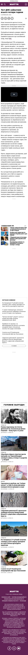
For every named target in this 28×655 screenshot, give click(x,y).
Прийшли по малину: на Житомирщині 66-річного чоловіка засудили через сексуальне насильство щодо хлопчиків (13, 326)
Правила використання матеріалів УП (14, 599)
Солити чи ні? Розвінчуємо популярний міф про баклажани (12, 333)
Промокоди (23, 600)
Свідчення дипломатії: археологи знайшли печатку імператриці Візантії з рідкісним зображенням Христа (13, 340)
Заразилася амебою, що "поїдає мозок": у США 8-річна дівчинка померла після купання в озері (13, 485)
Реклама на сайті (6, 597)
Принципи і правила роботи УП (10, 600)
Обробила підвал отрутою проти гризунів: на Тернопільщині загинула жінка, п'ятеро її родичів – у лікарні (14, 457)
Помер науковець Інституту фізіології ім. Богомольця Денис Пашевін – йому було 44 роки (13, 429)
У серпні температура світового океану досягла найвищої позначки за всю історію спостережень (14, 311)
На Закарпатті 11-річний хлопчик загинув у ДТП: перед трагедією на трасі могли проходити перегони (13, 304)
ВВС (10, 38)
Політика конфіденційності (19, 597)
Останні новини (8, 300)
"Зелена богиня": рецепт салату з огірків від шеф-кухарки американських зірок (13, 318)
